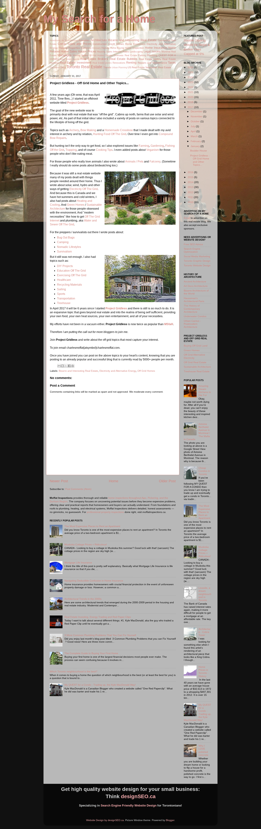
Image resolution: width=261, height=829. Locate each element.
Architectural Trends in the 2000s (83, 598)
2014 (191, 182)
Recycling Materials (69, 284)
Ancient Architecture (195, 281)
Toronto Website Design (197, 265)
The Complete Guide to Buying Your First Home (91, 653)
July (193, 126)
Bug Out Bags (66, 237)
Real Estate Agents (69, 59)
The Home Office (58, 67)
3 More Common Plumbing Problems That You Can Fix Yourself (100, 635)
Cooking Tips (104, 149)
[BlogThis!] (62, 366)
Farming (144, 145)
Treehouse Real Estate (197, 371)
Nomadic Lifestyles (69, 246)
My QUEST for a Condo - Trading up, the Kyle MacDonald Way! (100, 684)
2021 (191, 92)
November (197, 116)
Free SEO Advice (193, 244)
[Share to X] (66, 366)
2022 (191, 87)
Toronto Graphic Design (197, 260)
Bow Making (88, 130)
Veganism (152, 149)
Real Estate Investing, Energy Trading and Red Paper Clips (97, 617)
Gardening (86, 48)
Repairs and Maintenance (152, 62)
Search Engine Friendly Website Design (128, 805)
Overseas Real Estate (125, 55)
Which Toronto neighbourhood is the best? (73, 671)
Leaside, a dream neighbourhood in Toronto (205, 594)
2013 (191, 187)
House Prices (87, 51)
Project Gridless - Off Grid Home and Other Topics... (200, 160)
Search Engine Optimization (192, 250)
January (195, 146)
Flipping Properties (69, 47)
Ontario (109, 55)
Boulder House (198, 150)
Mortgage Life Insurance (78, 562)
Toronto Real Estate (84, 66)
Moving (76, 55)
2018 (191, 102)
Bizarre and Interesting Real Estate (132, 40)
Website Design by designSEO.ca (105, 820)
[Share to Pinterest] (72, 366)
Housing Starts (104, 51)
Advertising (55, 40)
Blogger (170, 820)
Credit (111, 44)
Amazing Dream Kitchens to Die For (205, 390)
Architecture (99, 40)
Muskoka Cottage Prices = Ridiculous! (85, 544)
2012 (191, 192)
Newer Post (59, 481)
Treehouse (63, 303)
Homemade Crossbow (119, 130)
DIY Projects (65, 266)
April (193, 131)
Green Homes (76, 204)
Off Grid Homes (96, 55)
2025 (191, 72)
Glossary (96, 48)
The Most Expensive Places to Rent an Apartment (92, 526)
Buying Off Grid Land (195, 345)
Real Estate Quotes (102, 63)
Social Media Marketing (197, 256)
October (195, 121)
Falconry (155, 161)
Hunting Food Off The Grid (109, 134)
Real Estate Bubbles (123, 59)
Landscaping (136, 51)
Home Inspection (134, 47)
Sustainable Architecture (197, 366)
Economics (139, 44)
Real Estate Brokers (94, 59)
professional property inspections (105, 512)
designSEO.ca (138, 796)
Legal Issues (152, 51)
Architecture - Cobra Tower (205, 632)
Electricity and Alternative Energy (117, 370)
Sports (61, 293)
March (195, 136)
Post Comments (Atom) (78, 489)
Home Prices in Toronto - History (204, 671)
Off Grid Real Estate (195, 362)
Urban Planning (119, 67)
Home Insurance (156, 47)
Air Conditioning (69, 40)
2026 (191, 67)
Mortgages (65, 55)
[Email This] (59, 366)
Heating (105, 48)
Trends (107, 67)
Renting (131, 62)
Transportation (66, 298)
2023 (191, 82)
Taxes (172, 62)
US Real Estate (136, 67)
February (196, 141)
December (197, 111)
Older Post (167, 481)
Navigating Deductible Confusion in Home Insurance (93, 580)
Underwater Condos (195, 316)
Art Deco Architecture (196, 286)
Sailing (61, 289)
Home (113, 481)
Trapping (71, 149)
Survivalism (64, 251)
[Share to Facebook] (69, 366)
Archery (74, 130)
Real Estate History (150, 59)
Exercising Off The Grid (71, 275)
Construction (100, 44)
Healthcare (64, 279)
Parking (142, 55)
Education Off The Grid (71, 270)
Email (187, 218)
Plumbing (152, 55)
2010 (191, 202)
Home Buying (117, 48)
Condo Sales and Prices (74, 44)
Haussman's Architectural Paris (194, 300)
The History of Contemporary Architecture (192, 308)
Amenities (83, 40)
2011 (191, 197)
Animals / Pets (134, 161)
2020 (191, 97)
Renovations (119, 62)
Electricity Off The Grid (83, 188)
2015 (191, 177)
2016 (191, 172)
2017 (191, 107)
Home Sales (69, 51)
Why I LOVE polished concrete (203, 750)
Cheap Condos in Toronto (204, 471)
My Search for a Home (99, 19)
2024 (191, 77)
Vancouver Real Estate (158, 67)
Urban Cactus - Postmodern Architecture (192, 323)
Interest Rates (121, 51)
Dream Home (124, 44)
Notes (84, 55)
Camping (63, 242)
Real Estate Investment (75, 62)
